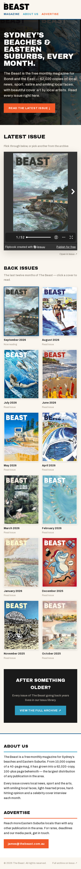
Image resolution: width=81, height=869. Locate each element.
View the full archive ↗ (40, 710)
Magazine (12, 14)
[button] (21, 316)
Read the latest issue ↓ (29, 108)
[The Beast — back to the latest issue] (16, 6)
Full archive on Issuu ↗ (64, 863)
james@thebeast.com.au (26, 843)
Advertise (50, 14)
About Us (30, 14)
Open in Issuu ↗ (68, 254)
